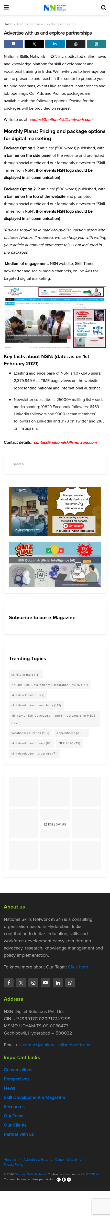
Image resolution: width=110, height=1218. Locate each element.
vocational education (30, 733)
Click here (78, 967)
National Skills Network (31, 1174)
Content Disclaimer (68, 1159)
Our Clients (15, 1125)
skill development (28, 695)
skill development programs (35, 753)
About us (10, 1159)
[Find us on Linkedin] (58, 982)
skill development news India (36, 705)
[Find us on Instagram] (33, 982)
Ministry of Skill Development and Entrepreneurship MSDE (53, 719)
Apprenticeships (72, 733)
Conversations (18, 1069)
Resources (14, 1106)
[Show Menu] (6, 7)
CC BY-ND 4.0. (91, 1174)
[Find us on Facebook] (9, 982)
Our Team (14, 1115)
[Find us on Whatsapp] (70, 982)
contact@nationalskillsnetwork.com (65, 442)
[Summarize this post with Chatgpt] (75, 44)
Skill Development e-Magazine (34, 1097)
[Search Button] (103, 7)
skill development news (32, 743)
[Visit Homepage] (54, 8)
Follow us (56, 824)
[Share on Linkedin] (55, 44)
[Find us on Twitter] (21, 982)
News (9, 1088)
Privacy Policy (13, 1164)
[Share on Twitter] (34, 44)
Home (8, 24)
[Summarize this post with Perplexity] (96, 44)
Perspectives (16, 1079)
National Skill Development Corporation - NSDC (50, 685)
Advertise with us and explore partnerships (46, 24)
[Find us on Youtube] (45, 982)
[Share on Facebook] (13, 44)
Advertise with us (36, 1159)
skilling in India (26, 675)
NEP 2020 (69, 743)
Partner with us (19, 1134)
